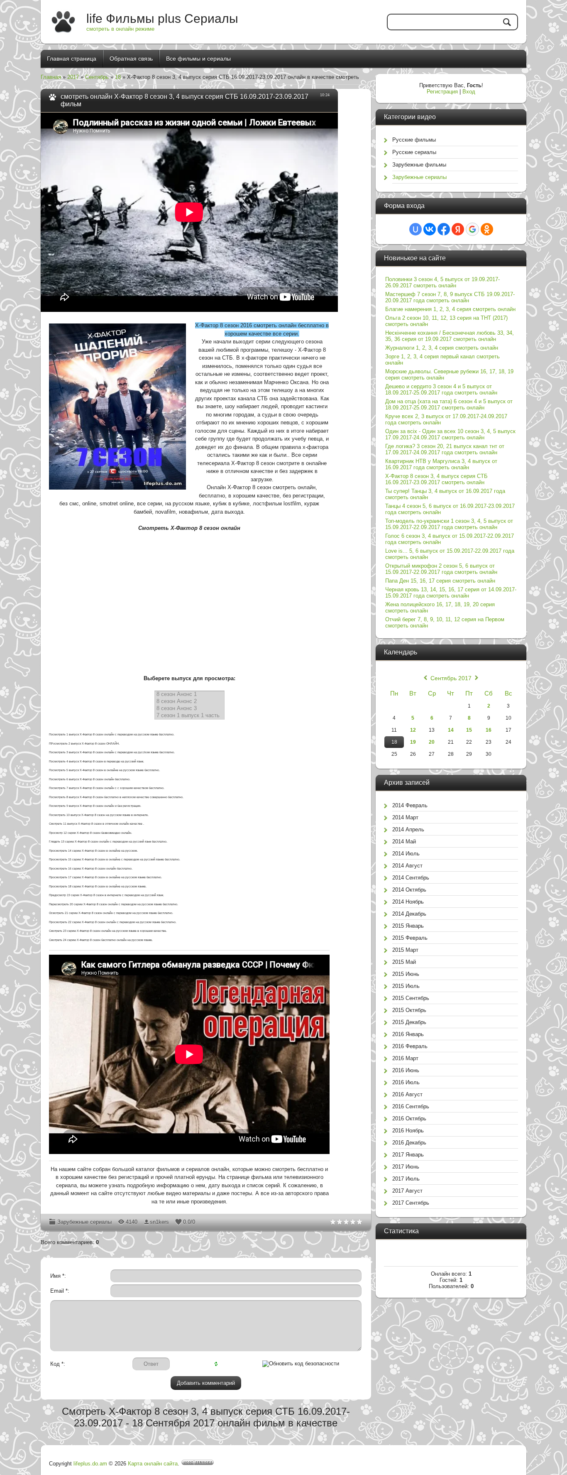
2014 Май (404, 841)
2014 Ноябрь (408, 902)
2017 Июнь (405, 1167)
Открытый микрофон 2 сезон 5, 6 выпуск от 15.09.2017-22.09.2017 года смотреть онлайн (441, 569)
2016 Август (407, 1094)
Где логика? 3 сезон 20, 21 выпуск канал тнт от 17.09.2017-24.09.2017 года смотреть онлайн (444, 449)
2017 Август (407, 1191)
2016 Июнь (405, 1070)
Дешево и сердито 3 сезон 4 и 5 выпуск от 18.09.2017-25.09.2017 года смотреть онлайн (441, 389)
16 (488, 730)
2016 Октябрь (409, 1118)
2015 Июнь (405, 974)
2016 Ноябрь (408, 1130)
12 (413, 730)
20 (432, 742)
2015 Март (405, 950)
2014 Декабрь (409, 914)
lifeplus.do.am (90, 1463)
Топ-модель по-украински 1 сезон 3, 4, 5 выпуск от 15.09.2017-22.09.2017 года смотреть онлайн (449, 524)
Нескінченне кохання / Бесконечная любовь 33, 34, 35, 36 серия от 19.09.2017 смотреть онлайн (449, 336)
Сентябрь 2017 (451, 678)
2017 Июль (406, 1179)
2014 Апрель (408, 829)
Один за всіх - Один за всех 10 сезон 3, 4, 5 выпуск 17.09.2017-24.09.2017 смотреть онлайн (450, 434)
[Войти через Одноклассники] (487, 229)
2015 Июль (406, 986)
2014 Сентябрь (410, 878)
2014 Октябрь (409, 890)
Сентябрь (97, 77)
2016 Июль (406, 1082)
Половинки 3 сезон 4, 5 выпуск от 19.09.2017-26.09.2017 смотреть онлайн (442, 282)
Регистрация (442, 91)
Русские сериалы (414, 152)
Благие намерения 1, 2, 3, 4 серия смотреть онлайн (450, 309)
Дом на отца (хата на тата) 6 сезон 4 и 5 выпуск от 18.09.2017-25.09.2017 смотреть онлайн (449, 404)
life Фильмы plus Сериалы (162, 18)
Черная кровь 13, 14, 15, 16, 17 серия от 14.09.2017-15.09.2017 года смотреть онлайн (450, 592)
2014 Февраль (410, 805)
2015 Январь (408, 926)
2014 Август (407, 865)
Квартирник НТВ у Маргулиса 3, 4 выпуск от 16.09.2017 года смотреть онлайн (441, 464)
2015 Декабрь (409, 1022)
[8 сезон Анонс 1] (189, 694)
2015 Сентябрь (410, 998)
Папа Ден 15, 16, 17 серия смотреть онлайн (440, 581)
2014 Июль (406, 853)
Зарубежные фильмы (419, 165)
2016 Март (405, 1058)
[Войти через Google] (472, 229)
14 (451, 730)
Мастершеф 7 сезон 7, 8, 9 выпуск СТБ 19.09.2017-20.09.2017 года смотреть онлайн (450, 297)
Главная (51, 77)
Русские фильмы (414, 140)
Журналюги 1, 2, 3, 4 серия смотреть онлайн (441, 348)
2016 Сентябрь (410, 1106)
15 (469, 730)
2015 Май (404, 962)
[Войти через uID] (415, 229)
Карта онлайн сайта (153, 1463)
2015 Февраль (410, 938)
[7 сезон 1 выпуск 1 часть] (189, 715)
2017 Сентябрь (410, 1203)
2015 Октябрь (409, 1010)
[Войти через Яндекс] (458, 229)
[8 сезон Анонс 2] (189, 701)
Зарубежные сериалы (84, 1222)
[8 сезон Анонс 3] (189, 708)
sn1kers (159, 1222)
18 (118, 77)
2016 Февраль (410, 1046)
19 (413, 742)
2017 (73, 77)
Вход (468, 91)
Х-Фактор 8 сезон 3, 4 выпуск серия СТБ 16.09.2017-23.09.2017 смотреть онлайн (436, 479)
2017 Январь (408, 1155)
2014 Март (405, 817)
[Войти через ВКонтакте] (429, 229)
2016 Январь (408, 1034)
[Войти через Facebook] (443, 229)
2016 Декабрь (409, 1142)
